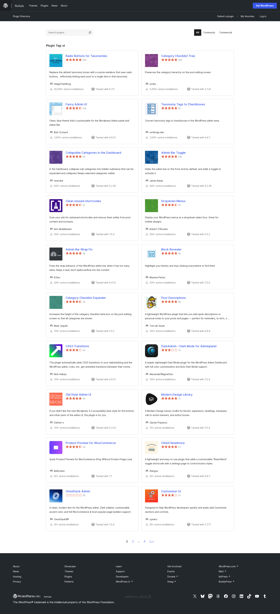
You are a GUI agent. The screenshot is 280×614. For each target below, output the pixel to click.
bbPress (224, 576)
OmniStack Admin (78, 491)
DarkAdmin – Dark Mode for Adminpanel (188, 346)
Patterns (69, 581)
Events (171, 571)
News (16, 571)
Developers (122, 576)
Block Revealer (171, 249)
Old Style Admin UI (78, 394)
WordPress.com (228, 566)
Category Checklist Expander (86, 297)
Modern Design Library (176, 394)
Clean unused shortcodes (83, 201)
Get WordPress (265, 5)
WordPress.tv (124, 581)
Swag (171, 581)
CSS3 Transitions (77, 346)
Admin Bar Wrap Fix (79, 249)
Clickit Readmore (173, 443)
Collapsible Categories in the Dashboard (93, 152)
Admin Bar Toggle (173, 152)
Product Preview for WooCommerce (91, 443)
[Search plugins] (90, 32)
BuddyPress (226, 581)
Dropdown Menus (173, 201)
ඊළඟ (151, 541)
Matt (222, 571)
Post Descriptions (173, 297)
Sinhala (47, 596)
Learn (119, 566)
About (16, 566)
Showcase (70, 566)
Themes (68, 571)
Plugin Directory (21, 16)
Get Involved (174, 566)
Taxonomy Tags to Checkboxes (183, 104)
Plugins (68, 576)
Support (120, 571)
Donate (172, 576)
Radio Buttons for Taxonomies (86, 56)
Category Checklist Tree (178, 56)
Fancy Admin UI (76, 104)
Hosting (17, 576)
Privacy (17, 581)
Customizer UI (171, 491)
